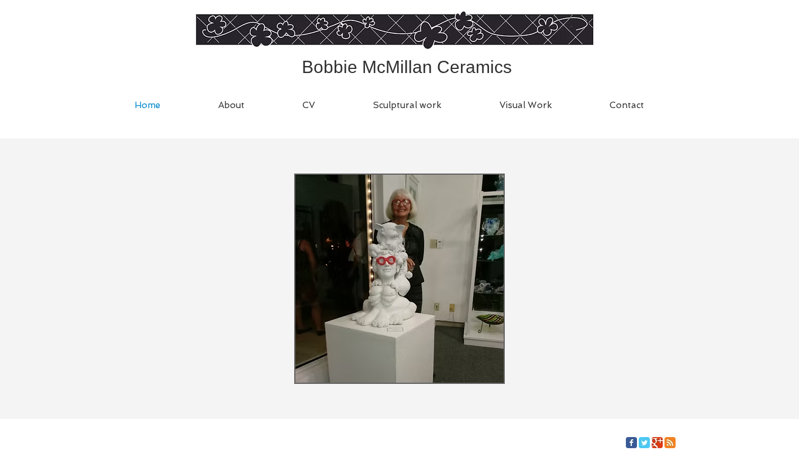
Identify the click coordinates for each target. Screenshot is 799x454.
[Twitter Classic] (644, 442)
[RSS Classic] (670, 442)
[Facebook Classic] (631, 442)
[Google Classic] (657, 442)
